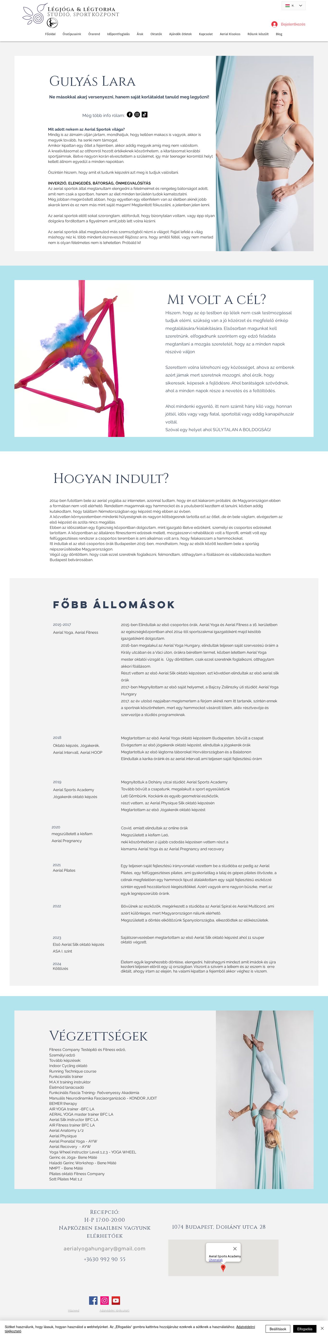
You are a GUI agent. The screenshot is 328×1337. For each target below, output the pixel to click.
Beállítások (278, 1328)
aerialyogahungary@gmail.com (105, 1248)
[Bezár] (322, 1328)
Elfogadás (304, 1328)
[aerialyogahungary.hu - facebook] (93, 1300)
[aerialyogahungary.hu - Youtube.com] (116, 1300)
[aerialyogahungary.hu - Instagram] (104, 1300)
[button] (180, 34)
